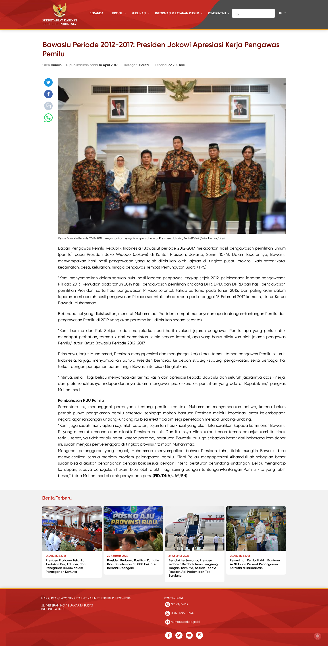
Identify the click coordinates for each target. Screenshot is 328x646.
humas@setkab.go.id (185, 621)
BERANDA (96, 13)
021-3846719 (179, 604)
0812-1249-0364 (181, 613)
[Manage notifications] (317, 636)
